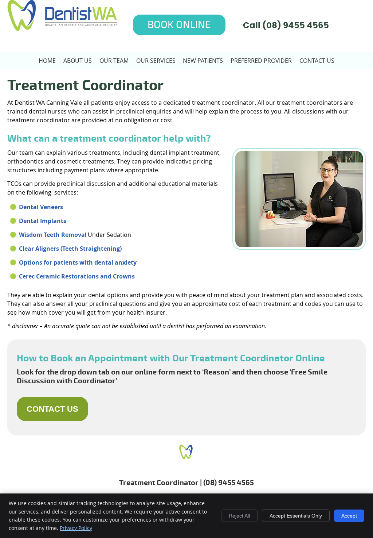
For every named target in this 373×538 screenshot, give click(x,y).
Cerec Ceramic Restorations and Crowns (77, 276)
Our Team (114, 61)
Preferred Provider (261, 61)
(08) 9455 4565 (295, 26)
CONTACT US (52, 409)
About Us (77, 61)
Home (47, 61)
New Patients (203, 61)
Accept (349, 516)
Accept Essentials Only (296, 516)
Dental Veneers (41, 207)
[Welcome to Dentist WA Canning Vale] (62, 29)
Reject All (239, 516)
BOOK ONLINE (179, 25)
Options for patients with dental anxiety (78, 262)
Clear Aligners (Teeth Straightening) (70, 249)
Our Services (156, 61)
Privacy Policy (76, 527)
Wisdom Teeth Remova (52, 235)
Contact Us (316, 61)
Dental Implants (42, 221)
